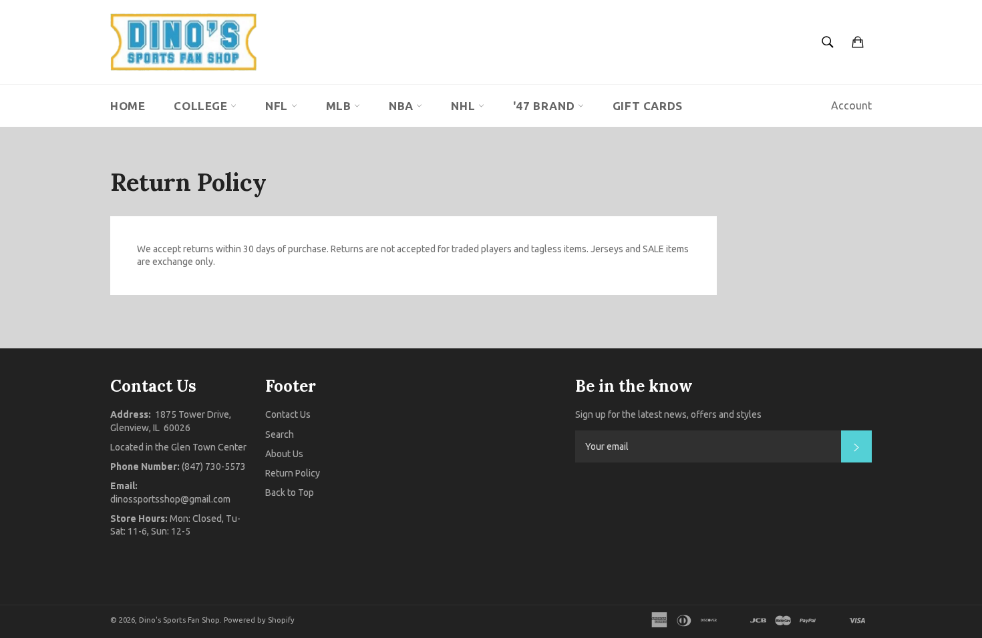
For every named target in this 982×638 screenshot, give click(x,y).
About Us (284, 453)
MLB (340, 105)
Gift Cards (648, 105)
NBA (402, 105)
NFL (278, 105)
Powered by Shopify (259, 620)
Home (127, 105)
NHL (464, 105)
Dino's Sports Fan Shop (179, 620)
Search (279, 434)
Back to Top (289, 492)
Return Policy (292, 473)
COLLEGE (202, 105)
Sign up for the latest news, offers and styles (668, 414)
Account (851, 105)
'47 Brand (545, 105)
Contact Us (288, 414)
